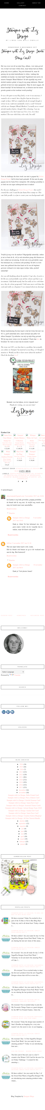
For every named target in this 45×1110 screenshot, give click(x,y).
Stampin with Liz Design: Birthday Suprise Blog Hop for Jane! (27, 1017)
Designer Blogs (29, 1096)
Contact (22, 5)
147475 (19, 446)
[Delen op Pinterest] (29, 471)
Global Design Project (25, 190)
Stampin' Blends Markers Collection (19, 443)
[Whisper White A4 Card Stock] (32, 440)
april (22, 836)
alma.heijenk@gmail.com (15, 496)
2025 (21, 767)
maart (22, 839)
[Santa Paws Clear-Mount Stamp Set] (7, 440)
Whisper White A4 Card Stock (32, 443)
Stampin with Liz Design (22, 33)
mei (22, 834)
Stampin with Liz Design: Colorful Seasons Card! (24, 800)
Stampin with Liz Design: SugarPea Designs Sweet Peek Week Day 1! (27, 966)
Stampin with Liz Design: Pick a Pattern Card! (24, 797)
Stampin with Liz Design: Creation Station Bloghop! (24, 816)
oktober (22, 821)
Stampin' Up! (35, 477)
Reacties (12, 513)
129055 (19, 458)
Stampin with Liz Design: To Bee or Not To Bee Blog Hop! (27, 913)
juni (22, 831)
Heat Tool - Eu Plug (19, 456)
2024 (21, 769)
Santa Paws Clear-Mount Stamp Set (7, 443)
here (16, 355)
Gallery (20, 3)
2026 (21, 764)
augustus (23, 826)
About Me (36, 3)
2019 (21, 782)
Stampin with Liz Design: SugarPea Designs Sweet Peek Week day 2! (27, 1068)
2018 (21, 785)
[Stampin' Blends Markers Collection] (19, 440)
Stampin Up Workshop (29, 475)
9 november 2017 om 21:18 (21, 543)
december (22, 790)
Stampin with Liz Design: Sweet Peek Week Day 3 (25, 1034)
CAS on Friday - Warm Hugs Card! (26, 1051)
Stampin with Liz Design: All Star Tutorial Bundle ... (23, 818)
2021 (21, 777)
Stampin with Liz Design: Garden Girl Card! (23, 810)
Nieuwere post (37, 615)
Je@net (9, 543)
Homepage (21, 615)
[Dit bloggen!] (22, 471)
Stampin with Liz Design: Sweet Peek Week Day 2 (25, 948)
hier (38, 339)
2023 (21, 772)
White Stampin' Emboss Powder (7, 460)
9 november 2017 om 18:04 (34, 496)
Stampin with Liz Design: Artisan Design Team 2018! (23, 808)
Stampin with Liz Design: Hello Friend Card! (23, 795)
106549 (32, 446)
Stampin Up (28, 473)
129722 (32, 458)
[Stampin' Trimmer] (32, 454)
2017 (21, 787)
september (22, 823)
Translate (17, 675)
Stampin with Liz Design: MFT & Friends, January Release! (25, 1000)
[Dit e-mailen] (20, 471)
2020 (21, 780)
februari (22, 841)
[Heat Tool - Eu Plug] (19, 454)
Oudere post (6, 615)
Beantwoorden (11, 509)
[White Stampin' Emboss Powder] (7, 457)
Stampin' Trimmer (31, 456)
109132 (7, 462)
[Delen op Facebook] (27, 471)
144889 (7, 446)
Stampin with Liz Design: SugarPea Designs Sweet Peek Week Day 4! (27, 982)
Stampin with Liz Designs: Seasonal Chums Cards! (23, 805)
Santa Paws (16, 473)
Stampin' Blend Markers (16, 477)
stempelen (22, 478)
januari (22, 844)
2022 (21, 774)
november (22, 792)
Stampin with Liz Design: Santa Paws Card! (24, 803)
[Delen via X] (25, 471)
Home (6, 3)
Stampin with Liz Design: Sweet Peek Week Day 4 (25, 931)
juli (22, 828)
